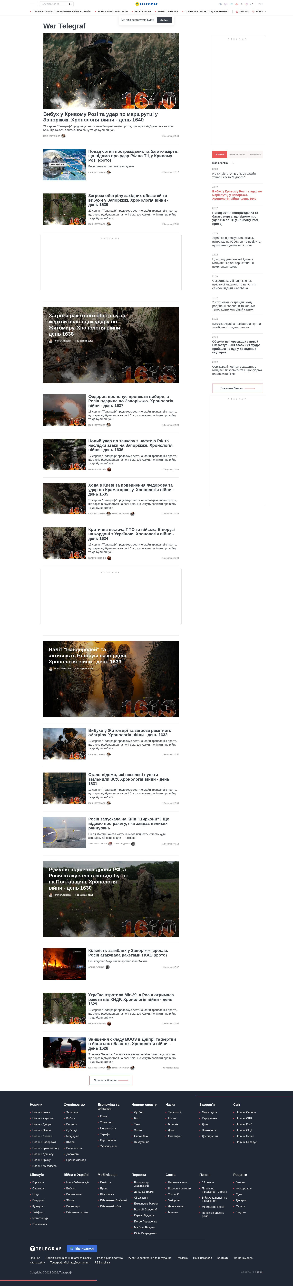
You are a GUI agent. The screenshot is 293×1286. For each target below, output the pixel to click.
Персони (139, 1175)
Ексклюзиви (143, 11)
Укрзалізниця (108, 1146)
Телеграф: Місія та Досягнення (69, 1262)
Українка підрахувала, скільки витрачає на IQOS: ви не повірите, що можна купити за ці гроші (236, 241)
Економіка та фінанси (108, 1106)
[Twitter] (241, 4)
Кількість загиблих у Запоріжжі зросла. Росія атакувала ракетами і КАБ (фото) (128, 952)
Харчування (209, 1118)
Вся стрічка (220, 162)
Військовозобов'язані (113, 1200)
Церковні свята (177, 1182)
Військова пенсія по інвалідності (214, 1199)
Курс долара (108, 1140)
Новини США (244, 1118)
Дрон (171, 1130)
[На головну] (146, 4)
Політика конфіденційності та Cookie (68, 1258)
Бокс (137, 1118)
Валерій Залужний (146, 1209)
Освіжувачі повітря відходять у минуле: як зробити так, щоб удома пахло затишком (237, 370)
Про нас (35, 1258)
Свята (170, 1175)
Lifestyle (37, 1175)
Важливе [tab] (255, 154)
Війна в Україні (76, 1175)
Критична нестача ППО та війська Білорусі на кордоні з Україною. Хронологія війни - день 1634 (131, 534)
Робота (70, 1118)
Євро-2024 (141, 1136)
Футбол (138, 1112)
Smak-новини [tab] (238, 154)
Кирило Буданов (144, 1215)
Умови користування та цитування (149, 1258)
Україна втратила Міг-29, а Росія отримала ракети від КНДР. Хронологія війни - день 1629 (131, 999)
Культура (38, 1206)
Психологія (209, 1130)
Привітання (39, 1224)
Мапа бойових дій (77, 1182)
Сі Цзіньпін (141, 1197)
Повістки (105, 1182)
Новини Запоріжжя (44, 1142)
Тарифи (105, 1134)
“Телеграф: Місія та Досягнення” (206, 11)
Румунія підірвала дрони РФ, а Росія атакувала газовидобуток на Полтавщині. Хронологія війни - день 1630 (88, 879)
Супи (239, 1194)
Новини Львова (42, 1136)
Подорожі (38, 1200)
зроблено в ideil (252, 1272)
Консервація (244, 1188)
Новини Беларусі (246, 1142)
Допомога (72, 1154)
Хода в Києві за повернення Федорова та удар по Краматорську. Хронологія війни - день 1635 (131, 489)
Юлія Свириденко (145, 1233)
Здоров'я (207, 1104)
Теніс (137, 1124)
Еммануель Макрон (146, 1203)
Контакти (223, 1258)
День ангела (175, 1206)
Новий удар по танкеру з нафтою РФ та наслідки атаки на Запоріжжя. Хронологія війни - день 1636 (130, 445)
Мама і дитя (209, 1112)
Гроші (104, 1116)
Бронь (104, 1188)
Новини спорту (144, 1104)
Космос (172, 1118)
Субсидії (71, 1130)
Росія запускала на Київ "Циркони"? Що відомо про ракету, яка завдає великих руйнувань (128, 823)
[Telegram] (231, 4)
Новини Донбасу (42, 1154)
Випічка (241, 1182)
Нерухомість (108, 1128)
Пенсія (205, 1175)
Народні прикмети (179, 1188)
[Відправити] (70, 4)
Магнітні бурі (40, 1218)
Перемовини (74, 1194)
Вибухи (70, 1188)
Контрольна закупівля (113, 11)
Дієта (205, 1124)
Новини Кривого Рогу (45, 1148)
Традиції (173, 1194)
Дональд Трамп (144, 1191)
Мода (35, 1194)
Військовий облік (110, 1206)
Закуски (241, 1212)
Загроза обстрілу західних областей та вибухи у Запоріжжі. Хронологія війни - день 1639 (128, 200)
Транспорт (106, 1122)
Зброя (70, 1200)
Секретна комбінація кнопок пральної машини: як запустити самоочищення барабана (234, 284)
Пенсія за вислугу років (213, 1214)
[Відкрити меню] (32, 4)
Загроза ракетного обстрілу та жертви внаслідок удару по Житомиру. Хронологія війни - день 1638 (87, 325)
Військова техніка (77, 1212)
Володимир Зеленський (141, 1184)
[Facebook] (220, 4)
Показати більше (105, 1080)
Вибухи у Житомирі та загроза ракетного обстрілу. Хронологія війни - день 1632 (129, 732)
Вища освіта (74, 1148)
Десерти (241, 1200)
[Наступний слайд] (265, 11)
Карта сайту (37, 1262)
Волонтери (73, 1206)
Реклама (182, 1258)
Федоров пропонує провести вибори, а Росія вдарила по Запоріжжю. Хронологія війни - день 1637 (130, 401)
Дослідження (210, 1136)
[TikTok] (251, 4)
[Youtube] (236, 4)
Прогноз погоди (76, 1160)
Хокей (138, 1130)
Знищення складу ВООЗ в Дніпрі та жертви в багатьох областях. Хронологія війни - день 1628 (132, 1044)
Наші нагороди (202, 1258)
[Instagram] (246, 4)
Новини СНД (244, 1130)
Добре (164, 20)
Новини (36, 1104)
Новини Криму (41, 1160)
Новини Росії (244, 1124)
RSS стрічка (102, 1262)
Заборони (174, 1200)
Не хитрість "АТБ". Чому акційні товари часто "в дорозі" (234, 175)
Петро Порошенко (145, 1221)
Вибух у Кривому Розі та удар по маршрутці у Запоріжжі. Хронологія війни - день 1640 (100, 116)
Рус (260, 4)
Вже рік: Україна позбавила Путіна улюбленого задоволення (236, 325)
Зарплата (72, 1112)
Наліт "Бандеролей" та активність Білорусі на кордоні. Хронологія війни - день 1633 (88, 655)
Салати (240, 1206)
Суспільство (74, 1104)
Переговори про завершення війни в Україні (62, 11)
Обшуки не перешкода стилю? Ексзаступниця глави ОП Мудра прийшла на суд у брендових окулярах (236, 347)
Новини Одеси (41, 1130)
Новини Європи (246, 1112)
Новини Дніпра (41, 1124)
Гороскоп (262, 11)
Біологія (173, 1124)
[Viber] (226, 4)
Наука (170, 1104)
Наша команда (243, 1258)
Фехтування (141, 1142)
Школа (70, 1142)
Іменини (173, 1212)
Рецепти (240, 1175)
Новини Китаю (245, 1136)
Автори (244, 11)
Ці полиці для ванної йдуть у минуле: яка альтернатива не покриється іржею (233, 263)
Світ (236, 1104)
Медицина (72, 1136)
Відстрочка (107, 1194)
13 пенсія (208, 1182)
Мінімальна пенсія (213, 1206)
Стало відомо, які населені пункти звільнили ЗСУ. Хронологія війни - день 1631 (128, 779)
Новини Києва (41, 1112)
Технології (174, 1112)
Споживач (38, 1188)
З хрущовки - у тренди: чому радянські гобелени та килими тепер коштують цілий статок (233, 306)
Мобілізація (108, 1175)
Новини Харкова (42, 1118)
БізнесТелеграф (168, 11)
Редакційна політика (110, 1258)
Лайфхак (38, 1212)
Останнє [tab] (220, 154)
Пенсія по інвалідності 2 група (214, 1190)
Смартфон (174, 1136)
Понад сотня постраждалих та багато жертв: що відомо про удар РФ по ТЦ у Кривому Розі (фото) (133, 156)
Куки (150, 19)
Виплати (71, 1124)
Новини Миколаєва (44, 1166)
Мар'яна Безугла (144, 1227)
